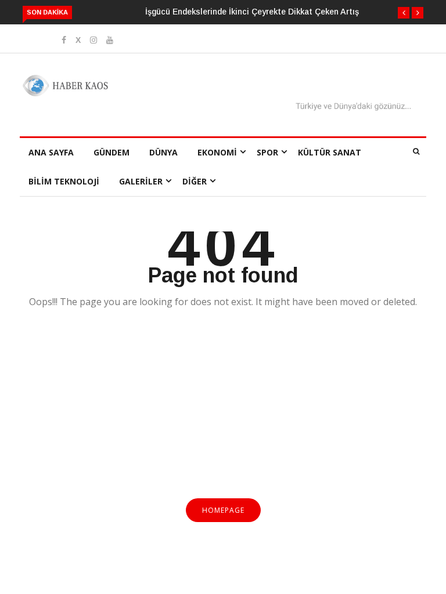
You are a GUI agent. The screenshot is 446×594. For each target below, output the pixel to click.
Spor (267, 152)
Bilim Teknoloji (63, 181)
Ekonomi (217, 152)
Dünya (163, 152)
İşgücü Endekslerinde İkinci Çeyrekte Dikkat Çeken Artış (252, 11)
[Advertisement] (223, 410)
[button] (403, 13)
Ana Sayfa (51, 152)
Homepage (223, 510)
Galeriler (141, 181)
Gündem (111, 152)
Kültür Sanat (329, 152)
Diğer (194, 181)
